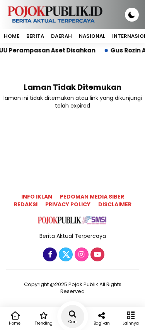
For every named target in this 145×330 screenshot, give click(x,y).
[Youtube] (96, 255)
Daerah (61, 36)
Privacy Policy (67, 204)
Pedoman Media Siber (92, 196)
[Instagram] (81, 255)
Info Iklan (36, 196)
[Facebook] (49, 255)
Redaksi (26, 204)
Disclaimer (114, 204)
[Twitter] (65, 255)
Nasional (92, 36)
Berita (35, 36)
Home (11, 36)
